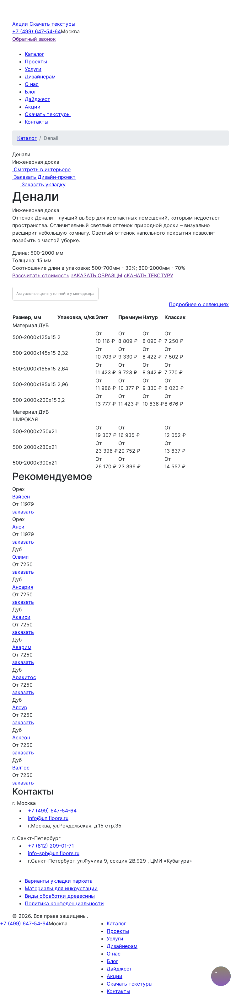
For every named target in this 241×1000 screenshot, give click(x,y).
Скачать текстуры (52, 24)
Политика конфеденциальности (64, 903)
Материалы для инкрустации (61, 888)
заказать (23, 511)
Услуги (33, 69)
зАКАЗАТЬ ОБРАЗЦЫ (96, 275)
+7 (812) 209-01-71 (51, 846)
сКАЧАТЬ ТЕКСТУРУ (148, 275)
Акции (20, 24)
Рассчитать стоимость (40, 275)
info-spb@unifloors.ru (53, 853)
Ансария (22, 587)
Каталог (34, 54)
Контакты (36, 122)
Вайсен (21, 496)
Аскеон (21, 737)
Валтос (20, 767)
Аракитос (24, 677)
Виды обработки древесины (60, 896)
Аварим (21, 647)
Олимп (20, 557)
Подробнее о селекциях (199, 304)
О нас (32, 84)
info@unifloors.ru (48, 818)
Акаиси (21, 617)
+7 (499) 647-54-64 (36, 31)
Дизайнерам (40, 76)
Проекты (36, 61)
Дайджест (37, 99)
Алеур (19, 707)
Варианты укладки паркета (59, 881)
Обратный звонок (34, 39)
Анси (18, 527)
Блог (30, 91)
